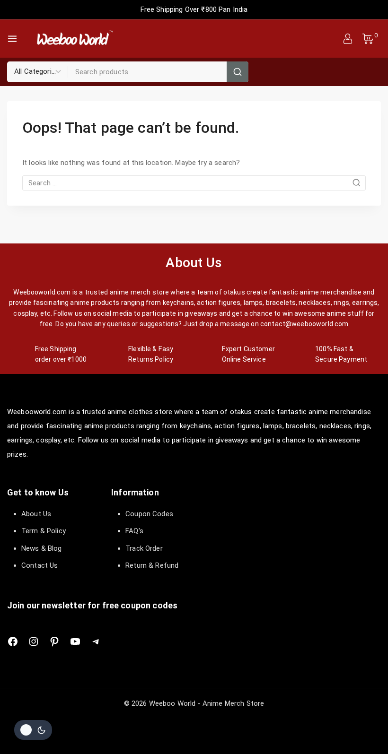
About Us (36, 514)
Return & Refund (151, 565)
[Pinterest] (54, 641)
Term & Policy (43, 531)
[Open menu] (12, 39)
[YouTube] (75, 641)
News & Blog (41, 548)
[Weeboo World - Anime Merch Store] (74, 39)
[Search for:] (194, 183)
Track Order (144, 548)
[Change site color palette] (33, 730)
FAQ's (134, 531)
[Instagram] (33, 641)
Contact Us (39, 565)
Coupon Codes (149, 514)
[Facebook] (12, 641)
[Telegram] (96, 641)
